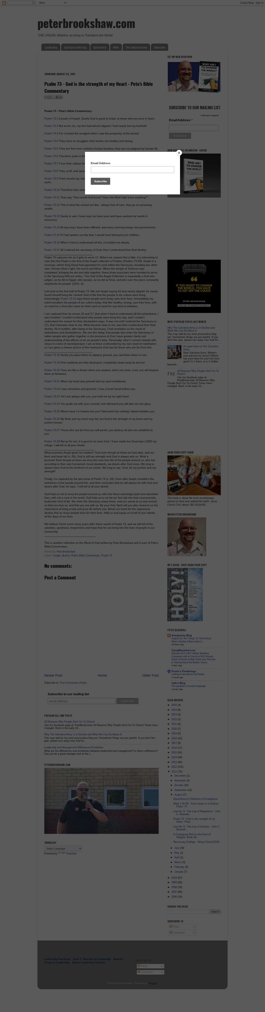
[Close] (179, 153)
